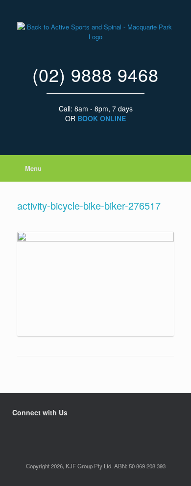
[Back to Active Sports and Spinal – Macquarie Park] (95, 31)
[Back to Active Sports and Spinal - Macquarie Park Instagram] (19, 432)
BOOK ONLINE (101, 118)
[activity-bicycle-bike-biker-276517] (95, 238)
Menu (33, 168)
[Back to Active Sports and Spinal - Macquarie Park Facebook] (14, 432)
